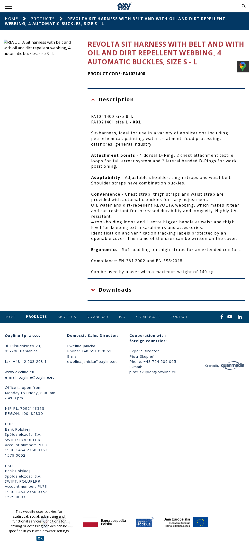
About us (67, 316)
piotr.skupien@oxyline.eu (153, 371)
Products (43, 18)
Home (11, 18)
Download (97, 316)
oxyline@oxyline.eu (37, 377)
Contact (178, 316)
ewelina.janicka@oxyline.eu (92, 361)
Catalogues (148, 316)
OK (40, 538)
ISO (122, 316)
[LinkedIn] (240, 317)
